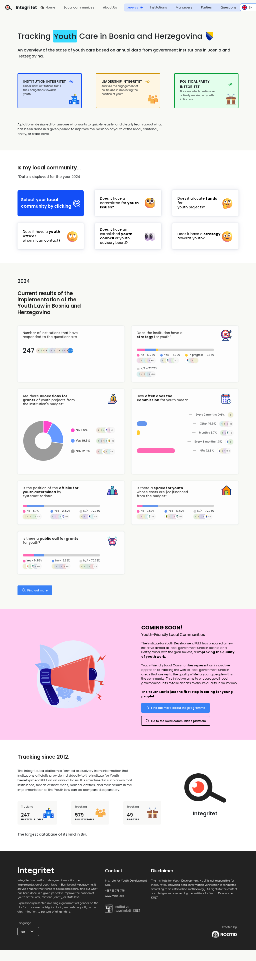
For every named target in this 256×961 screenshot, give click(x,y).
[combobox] (247, 7)
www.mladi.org (114, 896)
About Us (110, 7)
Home (50, 7)
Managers (184, 7)
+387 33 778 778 (115, 890)
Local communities (79, 7)
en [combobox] (23, 932)
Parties (206, 7)
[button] (32, 931)
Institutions (158, 7)
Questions (228, 7)
